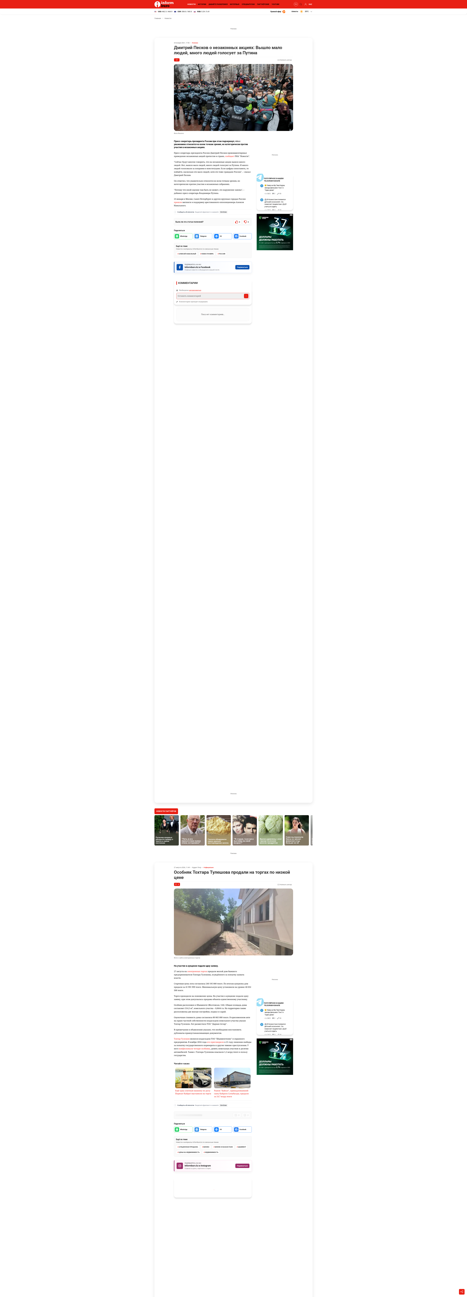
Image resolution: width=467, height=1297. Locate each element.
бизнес (206, 1147)
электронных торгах (197, 971)
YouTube (275, 4)
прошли (178, 202)
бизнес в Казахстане (224, 1147)
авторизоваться (195, 290)
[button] (302, 11)
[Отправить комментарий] (246, 296)
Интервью (234, 4)
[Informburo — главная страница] (164, 4)
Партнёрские (263, 4)
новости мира (207, 254)
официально (209, 867)
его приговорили (215, 1042)
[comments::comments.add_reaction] (180, 1230)
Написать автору (285, 60)
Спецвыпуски (248, 4)
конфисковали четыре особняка (194, 1048)
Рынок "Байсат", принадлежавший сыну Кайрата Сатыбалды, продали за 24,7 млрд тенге (231, 1093)
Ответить (184, 1226)
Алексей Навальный (187, 254)
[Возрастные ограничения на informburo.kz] (295, 4)
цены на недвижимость (189, 1152)
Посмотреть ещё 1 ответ (188, 1270)
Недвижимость (211, 1152)
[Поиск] (300, 4)
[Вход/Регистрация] (305, 4)
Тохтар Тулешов (182, 1038)
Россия (222, 254)
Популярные (194, 1208)
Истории (202, 4)
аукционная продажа (188, 1147)
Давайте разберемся (218, 4)
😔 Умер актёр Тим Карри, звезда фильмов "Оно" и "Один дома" (275, 187)
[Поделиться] (462, 1292)
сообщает (230, 156)
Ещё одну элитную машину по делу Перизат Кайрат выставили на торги (193, 1092)
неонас (195, 43)
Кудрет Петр (196, 867)
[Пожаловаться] (248, 1215)
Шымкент (242, 1147)
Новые (231, 1208)
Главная (157, 18)
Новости (191, 4)
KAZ (310, 4)
